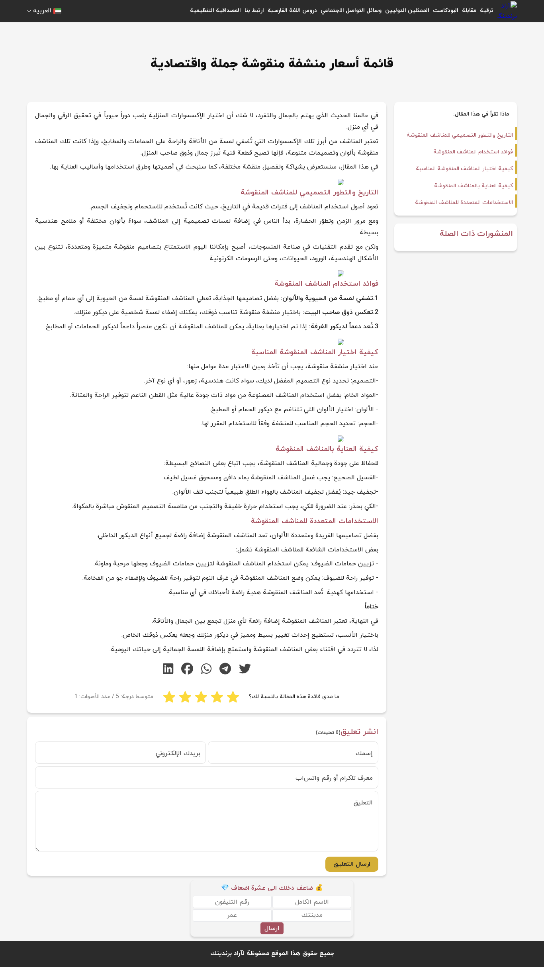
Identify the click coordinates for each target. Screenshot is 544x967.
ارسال (272, 928)
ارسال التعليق (351, 864)
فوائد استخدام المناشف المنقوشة (473, 152)
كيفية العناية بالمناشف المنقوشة (473, 186)
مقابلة (469, 10)
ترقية (486, 10)
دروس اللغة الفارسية (292, 10)
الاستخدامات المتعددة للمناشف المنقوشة (464, 202)
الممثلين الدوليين (407, 10)
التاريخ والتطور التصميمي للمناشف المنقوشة (460, 135)
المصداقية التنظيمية (215, 10)
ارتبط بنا (254, 10)
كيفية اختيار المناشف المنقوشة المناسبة (464, 169)
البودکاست (445, 10)
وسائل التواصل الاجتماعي (351, 10)
